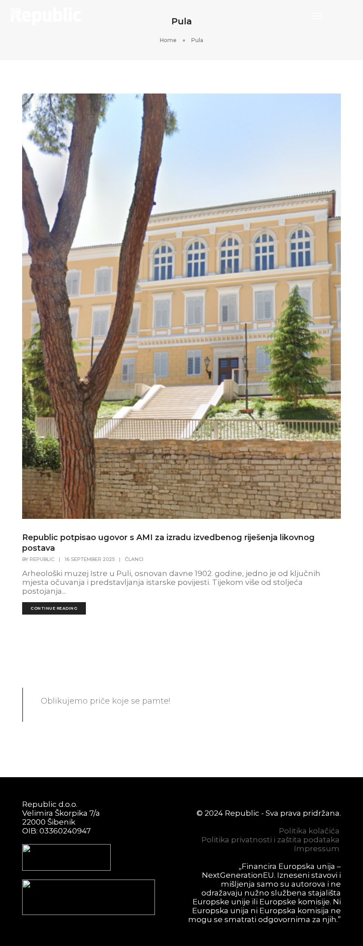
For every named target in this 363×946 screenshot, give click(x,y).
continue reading (54, 608)
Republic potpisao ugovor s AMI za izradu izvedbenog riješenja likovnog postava (168, 543)
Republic (42, 559)
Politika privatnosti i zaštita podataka (270, 839)
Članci (134, 559)
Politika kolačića (309, 830)
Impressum (317, 848)
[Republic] (46, 15)
